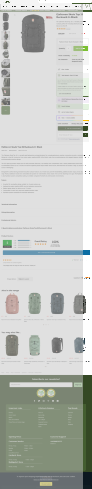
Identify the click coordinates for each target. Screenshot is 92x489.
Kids (33, 6)
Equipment (66, 6)
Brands (5, 6)
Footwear (43, 6)
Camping (54, 6)
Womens (24, 6)
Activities (78, 6)
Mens (14, 6)
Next (89, 310)
